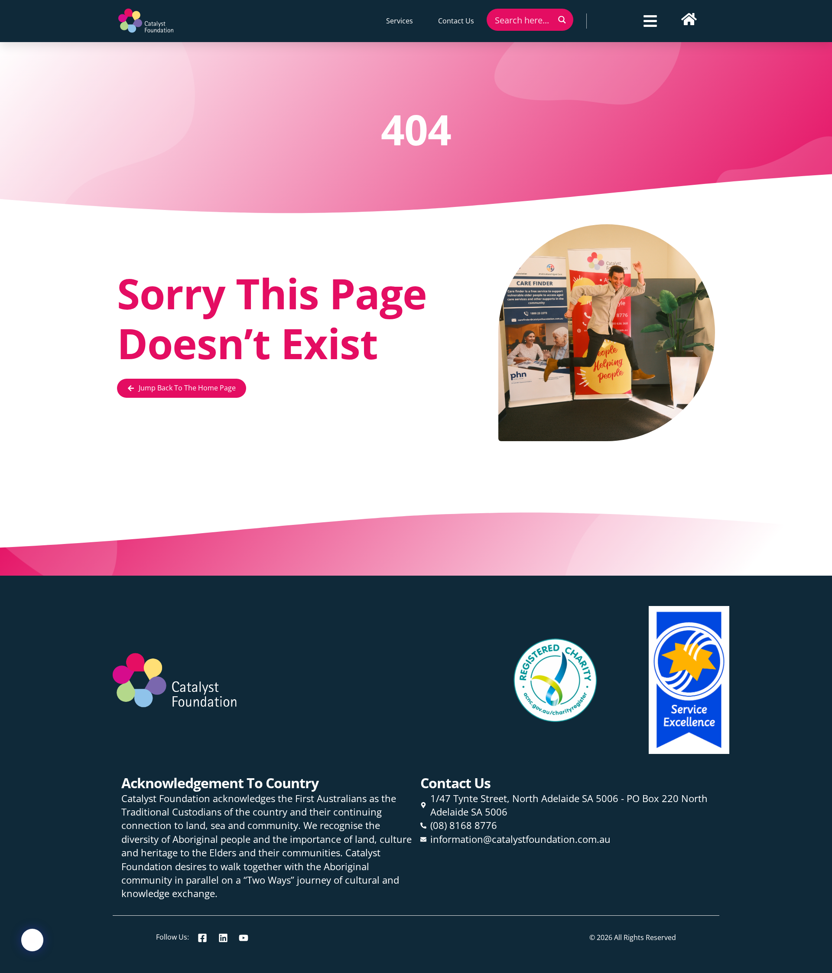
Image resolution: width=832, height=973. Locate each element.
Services (399, 21)
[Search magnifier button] (562, 19)
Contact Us (456, 21)
